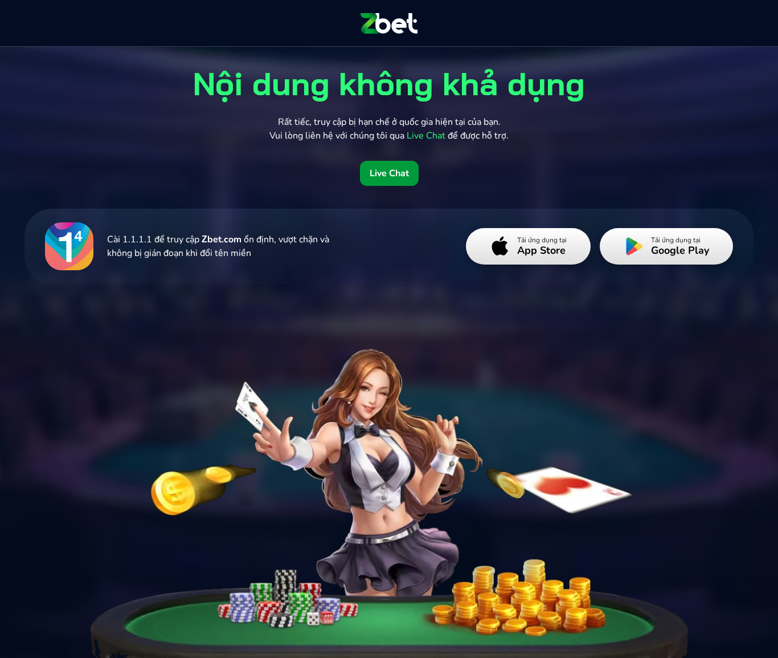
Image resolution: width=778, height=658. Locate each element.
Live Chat (389, 173)
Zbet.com (221, 239)
